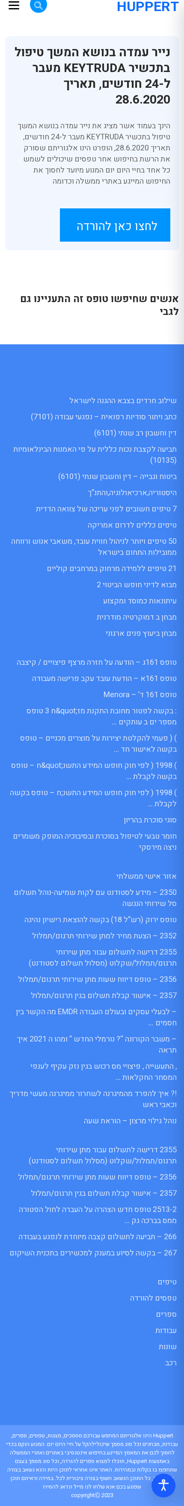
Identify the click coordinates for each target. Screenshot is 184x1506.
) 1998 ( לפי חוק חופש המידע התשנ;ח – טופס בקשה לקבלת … (93, 798)
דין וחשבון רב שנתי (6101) (135, 433)
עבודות (166, 1330)
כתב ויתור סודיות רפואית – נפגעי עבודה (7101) (104, 417)
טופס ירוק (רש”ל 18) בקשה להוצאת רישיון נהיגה (100, 920)
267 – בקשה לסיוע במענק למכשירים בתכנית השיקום (93, 1253)
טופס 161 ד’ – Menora (140, 695)
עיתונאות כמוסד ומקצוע (140, 601)
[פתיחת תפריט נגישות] (163, 1485)
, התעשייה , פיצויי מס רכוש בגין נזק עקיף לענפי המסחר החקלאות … (103, 1072)
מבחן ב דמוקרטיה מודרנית (137, 617)
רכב (171, 1363)
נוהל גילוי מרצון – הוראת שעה (130, 1121)
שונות (168, 1347)
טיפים (167, 1282)
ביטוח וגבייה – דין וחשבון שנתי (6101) (117, 476)
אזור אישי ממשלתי (146, 876)
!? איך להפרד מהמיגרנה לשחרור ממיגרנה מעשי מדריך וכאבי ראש (93, 1099)
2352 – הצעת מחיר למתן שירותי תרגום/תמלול (104, 936)
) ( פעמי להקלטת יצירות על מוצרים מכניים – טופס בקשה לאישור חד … (98, 744)
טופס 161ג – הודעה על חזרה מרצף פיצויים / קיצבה (97, 662)
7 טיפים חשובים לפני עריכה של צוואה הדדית (106, 509)
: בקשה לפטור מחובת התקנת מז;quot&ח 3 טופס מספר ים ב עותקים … (102, 716)
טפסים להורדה (153, 1298)
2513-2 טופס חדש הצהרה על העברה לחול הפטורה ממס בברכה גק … (98, 1215)
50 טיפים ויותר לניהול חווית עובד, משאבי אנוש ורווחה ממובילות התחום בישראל (94, 547)
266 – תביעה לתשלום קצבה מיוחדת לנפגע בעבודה (97, 1237)
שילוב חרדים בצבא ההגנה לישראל (123, 401)
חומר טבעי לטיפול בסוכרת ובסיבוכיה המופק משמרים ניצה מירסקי (95, 842)
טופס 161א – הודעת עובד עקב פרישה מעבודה (104, 678)
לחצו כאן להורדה (117, 226)
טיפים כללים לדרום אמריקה (132, 525)
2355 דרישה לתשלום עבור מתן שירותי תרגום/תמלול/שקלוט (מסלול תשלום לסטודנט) (103, 957)
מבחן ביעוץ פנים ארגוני (141, 633)
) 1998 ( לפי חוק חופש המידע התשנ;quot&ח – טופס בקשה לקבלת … (94, 771)
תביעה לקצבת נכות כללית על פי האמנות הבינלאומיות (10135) (95, 455)
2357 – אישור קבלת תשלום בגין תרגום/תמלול (104, 995)
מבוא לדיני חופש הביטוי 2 (137, 585)
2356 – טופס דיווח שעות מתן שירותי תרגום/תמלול (97, 979)
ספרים (166, 1314)
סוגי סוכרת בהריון (150, 820)
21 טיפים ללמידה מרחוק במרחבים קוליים (112, 568)
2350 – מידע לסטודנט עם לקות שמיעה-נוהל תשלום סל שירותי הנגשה (95, 898)
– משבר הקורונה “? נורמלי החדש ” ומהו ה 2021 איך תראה (97, 1044)
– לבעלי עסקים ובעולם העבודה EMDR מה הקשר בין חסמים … (96, 1017)
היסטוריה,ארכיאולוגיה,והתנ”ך (132, 493)
